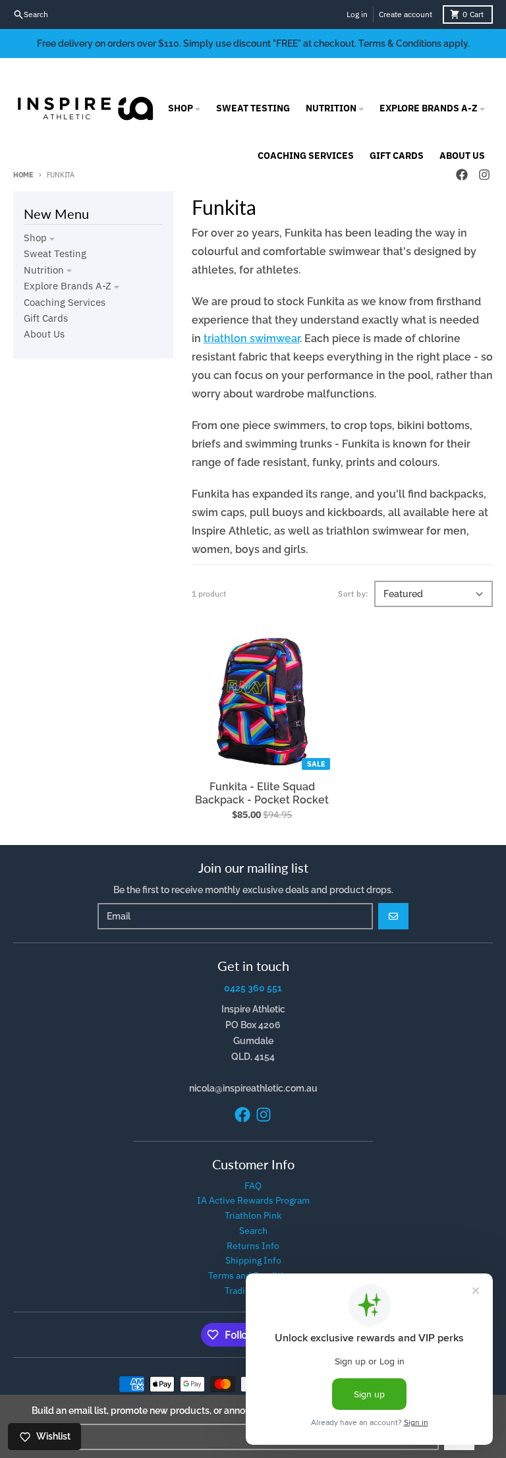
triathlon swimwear (252, 338)
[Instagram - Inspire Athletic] (263, 1115)
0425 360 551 (253, 988)
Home (23, 174)
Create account (405, 14)
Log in (357, 14)
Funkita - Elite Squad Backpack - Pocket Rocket (262, 793)
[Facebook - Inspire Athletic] (242, 1115)
